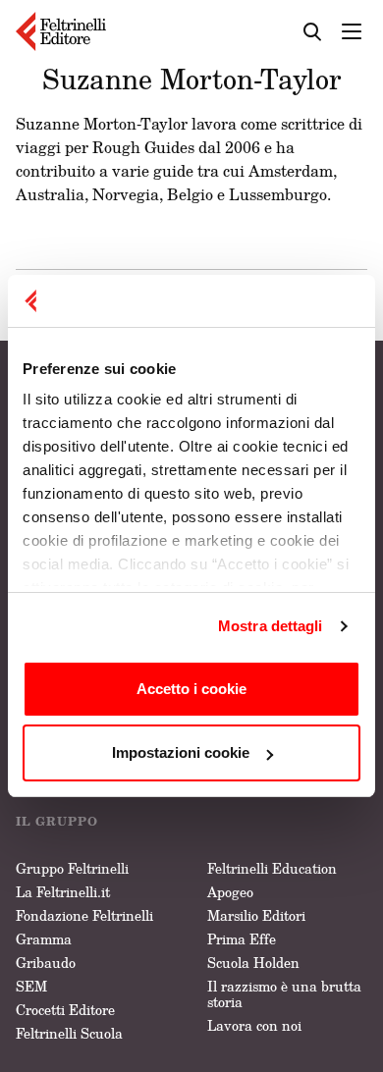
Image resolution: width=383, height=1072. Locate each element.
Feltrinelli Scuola (69, 1033)
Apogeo (230, 892)
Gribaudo (46, 962)
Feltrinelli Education (272, 868)
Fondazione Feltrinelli (84, 915)
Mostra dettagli (270, 625)
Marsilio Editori (256, 915)
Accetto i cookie (191, 688)
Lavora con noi (254, 1025)
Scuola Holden (253, 962)
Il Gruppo (57, 821)
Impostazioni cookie (180, 752)
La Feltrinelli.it (63, 892)
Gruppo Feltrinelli (72, 868)
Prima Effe (241, 939)
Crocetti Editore (65, 1009)
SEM (31, 986)
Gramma (44, 939)
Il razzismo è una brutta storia (284, 994)
